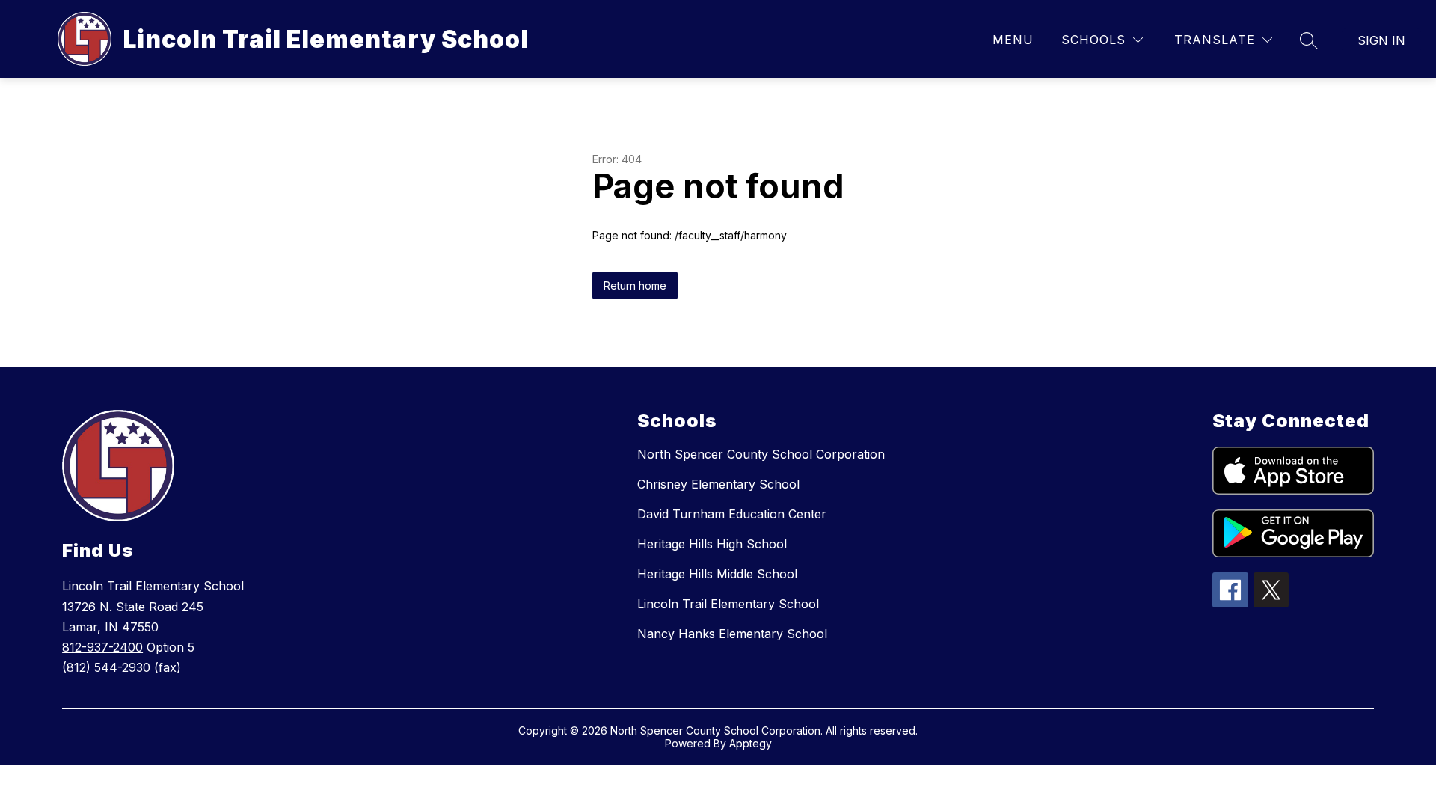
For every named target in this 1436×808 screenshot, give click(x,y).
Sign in (1381, 40)
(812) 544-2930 (106, 667)
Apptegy (750, 743)
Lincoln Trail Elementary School (728, 603)
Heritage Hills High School (712, 543)
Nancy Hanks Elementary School (732, 633)
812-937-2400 (102, 647)
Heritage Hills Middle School (717, 573)
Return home (635, 285)
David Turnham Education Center (731, 513)
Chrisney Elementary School (718, 484)
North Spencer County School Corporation (761, 454)
